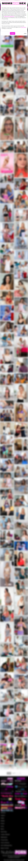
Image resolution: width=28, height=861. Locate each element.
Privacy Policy (23, 27)
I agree (12, 33)
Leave (25, 33)
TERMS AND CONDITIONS (9, 16)
